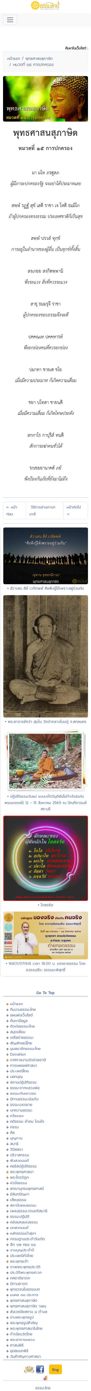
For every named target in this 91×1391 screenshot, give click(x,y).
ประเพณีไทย (19, 1071)
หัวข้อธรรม (18, 1182)
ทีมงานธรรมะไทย (23, 1009)
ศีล (12, 1132)
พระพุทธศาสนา (22, 1171)
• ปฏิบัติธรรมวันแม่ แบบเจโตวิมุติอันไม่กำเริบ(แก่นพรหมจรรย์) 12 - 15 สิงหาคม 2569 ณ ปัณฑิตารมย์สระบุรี (46, 802)
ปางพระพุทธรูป (22, 1317)
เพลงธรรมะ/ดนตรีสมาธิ (28, 1210)
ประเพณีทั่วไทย (21, 1255)
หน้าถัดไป (73, 510)
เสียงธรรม (18, 1199)
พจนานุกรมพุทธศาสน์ (27, 1188)
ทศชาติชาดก (20, 1278)
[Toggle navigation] (10, 20)
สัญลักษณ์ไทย (21, 1043)
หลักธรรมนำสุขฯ (23, 1233)
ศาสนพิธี (17, 1345)
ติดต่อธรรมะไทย (22, 1026)
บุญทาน (16, 1138)
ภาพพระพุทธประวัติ (25, 1266)
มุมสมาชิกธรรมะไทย (25, 1048)
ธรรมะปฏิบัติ (19, 1216)
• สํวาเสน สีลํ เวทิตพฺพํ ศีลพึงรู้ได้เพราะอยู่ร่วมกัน (45, 588)
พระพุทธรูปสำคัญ (24, 1322)
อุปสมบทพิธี (19, 1350)
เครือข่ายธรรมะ (22, 1037)
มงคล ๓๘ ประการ (24, 1294)
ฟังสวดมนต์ (19, 1160)
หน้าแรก (13, 58)
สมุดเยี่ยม (17, 1031)
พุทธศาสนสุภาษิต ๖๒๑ (28, 1306)
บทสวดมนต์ (19, 1227)
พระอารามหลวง (22, 1339)
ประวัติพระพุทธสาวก (26, 1272)
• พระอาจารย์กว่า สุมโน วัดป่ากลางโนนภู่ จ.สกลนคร (45, 721)
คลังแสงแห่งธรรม (24, 1222)
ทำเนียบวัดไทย (21, 1334)
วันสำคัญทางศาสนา (25, 1356)
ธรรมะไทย (43, 1387)
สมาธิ (14, 1143)
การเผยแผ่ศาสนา (23, 1065)
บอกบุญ (16, 1076)
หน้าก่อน (11, 510)
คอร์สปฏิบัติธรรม (23, 1166)
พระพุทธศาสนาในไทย (26, 1328)
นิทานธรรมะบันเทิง (24, 1099)
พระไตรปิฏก (19, 1177)
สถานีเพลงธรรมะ (23, 1205)
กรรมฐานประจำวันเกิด (27, 1238)
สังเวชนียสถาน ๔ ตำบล (28, 1311)
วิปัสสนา (16, 1149)
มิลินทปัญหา (19, 1194)
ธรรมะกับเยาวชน (23, 1093)
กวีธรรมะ (17, 1115)
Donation (18, 1054)
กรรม (14, 1127)
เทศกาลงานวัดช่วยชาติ (28, 1059)
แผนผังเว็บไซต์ (21, 1015)
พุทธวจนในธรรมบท (25, 1289)
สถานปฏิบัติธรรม (23, 1082)
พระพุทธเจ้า (19, 1261)
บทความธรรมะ (21, 1110)
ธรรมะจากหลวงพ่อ (24, 1087)
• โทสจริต (45, 904)
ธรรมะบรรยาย (21, 1104)
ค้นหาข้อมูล (19, 1020)
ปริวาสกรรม (19, 1155)
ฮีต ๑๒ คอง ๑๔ (23, 1244)
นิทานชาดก (19, 1283)
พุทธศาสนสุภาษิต (39, 58)
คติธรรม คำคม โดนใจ (27, 1121)
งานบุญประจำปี (22, 1250)
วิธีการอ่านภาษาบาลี (42, 510)
